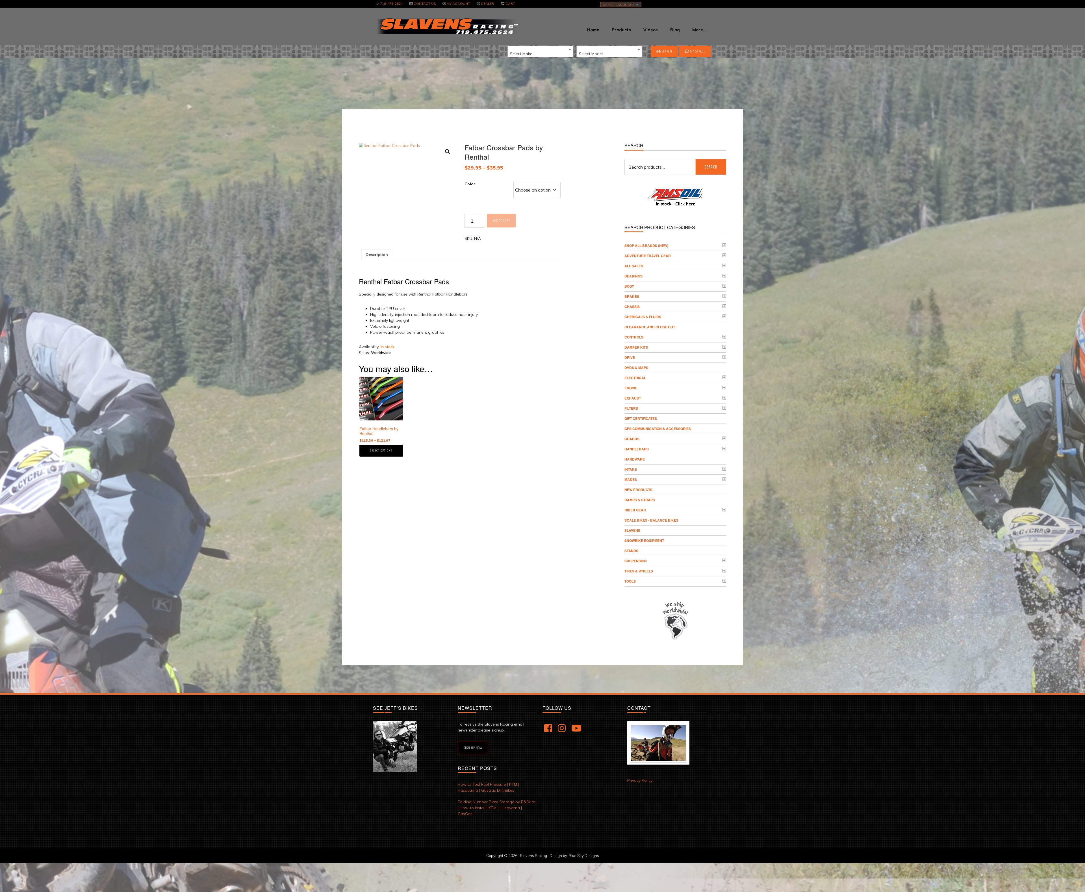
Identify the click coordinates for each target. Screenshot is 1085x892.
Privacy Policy (639, 780)
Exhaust (632, 398)
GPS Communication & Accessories (657, 428)
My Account (458, 3)
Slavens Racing (447, 26)
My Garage (697, 51)
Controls (633, 337)
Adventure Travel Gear (647, 255)
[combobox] (540, 51)
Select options (381, 450)
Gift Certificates (640, 418)
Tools (630, 581)
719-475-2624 (391, 3)
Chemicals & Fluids (642, 316)
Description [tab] (377, 254)
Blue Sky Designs (584, 855)
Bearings (633, 276)
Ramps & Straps (639, 499)
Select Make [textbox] (521, 53)
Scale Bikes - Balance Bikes (651, 520)
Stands (631, 550)
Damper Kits (636, 347)
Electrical (635, 377)
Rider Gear (635, 510)
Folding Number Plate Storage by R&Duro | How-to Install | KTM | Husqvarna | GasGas (496, 807)
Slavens (632, 530)
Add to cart (501, 220)
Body (629, 286)
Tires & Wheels (638, 571)
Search (666, 51)
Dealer (487, 3)
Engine (630, 387)
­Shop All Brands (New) (646, 245)
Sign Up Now (473, 747)
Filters (631, 408)
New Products (638, 489)
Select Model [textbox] (591, 53)
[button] (447, 152)
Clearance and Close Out (649, 326)
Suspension (635, 560)
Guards (631, 438)
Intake (630, 469)
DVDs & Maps (636, 367)
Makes (630, 479)
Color (470, 183)
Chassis (632, 306)
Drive (629, 357)
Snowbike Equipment (644, 540)
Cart (510, 3)
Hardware (634, 459)
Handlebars (636, 449)
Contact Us (425, 3)
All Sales (633, 265)
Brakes (631, 296)
